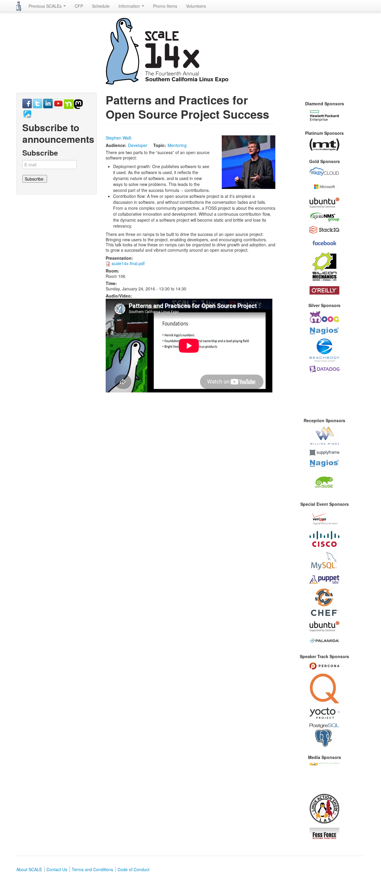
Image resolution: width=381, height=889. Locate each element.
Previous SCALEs (46, 6)
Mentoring (177, 145)
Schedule (101, 6)
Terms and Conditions (92, 869)
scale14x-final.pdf (128, 263)
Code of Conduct (133, 869)
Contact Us (56, 869)
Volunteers (196, 6)
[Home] (18, 6)
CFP (79, 6)
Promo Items (165, 6)
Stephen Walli (118, 138)
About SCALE (29, 869)
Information (129, 6)
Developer (137, 145)
